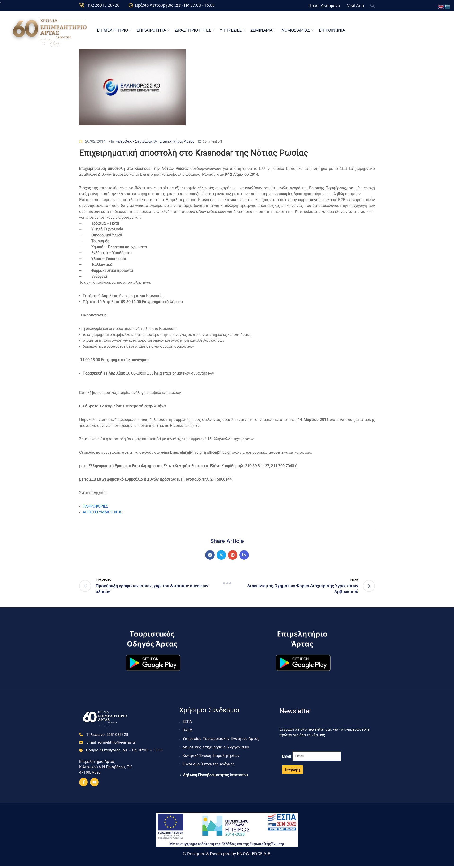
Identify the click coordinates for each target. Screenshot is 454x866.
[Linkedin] (244, 555)
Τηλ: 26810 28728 (102, 5)
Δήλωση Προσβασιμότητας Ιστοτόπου (215, 775)
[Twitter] (221, 555)
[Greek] (447, 6)
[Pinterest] (232, 555)
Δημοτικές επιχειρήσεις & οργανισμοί (216, 747)
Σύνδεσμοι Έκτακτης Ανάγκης (209, 764)
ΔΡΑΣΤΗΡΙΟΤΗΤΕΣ (193, 30)
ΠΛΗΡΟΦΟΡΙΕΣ (95, 506)
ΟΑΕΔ (187, 730)
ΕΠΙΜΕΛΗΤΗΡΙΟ (112, 30)
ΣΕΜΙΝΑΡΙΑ (261, 30)
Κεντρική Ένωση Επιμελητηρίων (211, 755)
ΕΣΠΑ (187, 721)
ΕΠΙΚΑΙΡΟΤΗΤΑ (151, 30)
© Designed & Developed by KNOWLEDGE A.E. (227, 853)
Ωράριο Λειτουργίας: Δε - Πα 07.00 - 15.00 (175, 5)
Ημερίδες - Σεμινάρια (134, 141)
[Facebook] (210, 555)
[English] (441, 6)
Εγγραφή (292, 769)
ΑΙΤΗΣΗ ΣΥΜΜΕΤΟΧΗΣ (102, 512)
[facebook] (83, 782)
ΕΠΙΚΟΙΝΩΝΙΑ (332, 30)
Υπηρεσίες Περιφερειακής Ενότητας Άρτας (221, 738)
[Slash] (227, 583)
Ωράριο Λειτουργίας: (124, 750)
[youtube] (94, 782)
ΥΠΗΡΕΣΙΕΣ (231, 30)
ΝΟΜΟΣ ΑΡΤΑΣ (295, 30)
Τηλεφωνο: (107, 734)
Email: (111, 742)
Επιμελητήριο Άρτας (177, 141)
